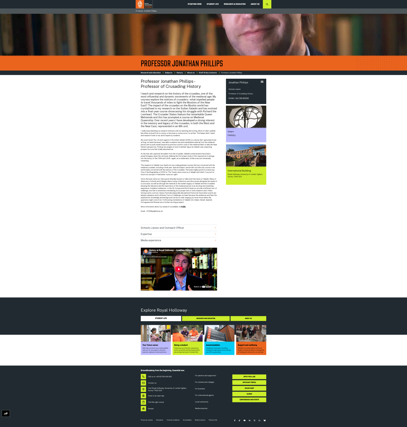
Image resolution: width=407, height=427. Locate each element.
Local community (201, 402)
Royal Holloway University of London (144, 4)
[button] (234, 420)
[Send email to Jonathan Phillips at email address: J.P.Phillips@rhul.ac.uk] (262, 84)
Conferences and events (249, 400)
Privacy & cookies (147, 420)
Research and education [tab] (205, 318)
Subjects (168, 73)
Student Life (213, 4)
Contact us (152, 383)
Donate (151, 409)
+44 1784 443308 (242, 98)
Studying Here (195, 4)
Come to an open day (156, 396)
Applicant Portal (249, 382)
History (180, 73)
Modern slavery (200, 420)
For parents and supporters (205, 376)
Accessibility (187, 420)
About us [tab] (248, 318)
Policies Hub (213, 420)
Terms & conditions (173, 420)
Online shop (249, 388)
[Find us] (229, 181)
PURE (183, 207)
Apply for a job (249, 377)
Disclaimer (159, 420)
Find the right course (156, 402)
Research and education (151, 73)
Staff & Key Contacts (208, 73)
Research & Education (235, 4)
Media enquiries (201, 408)
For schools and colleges (204, 382)
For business (200, 389)
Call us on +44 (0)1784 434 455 (160, 377)
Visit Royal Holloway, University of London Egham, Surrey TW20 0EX (167, 389)
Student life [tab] (161, 318)
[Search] (267, 4)
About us (255, 4)
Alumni (249, 394)
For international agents (204, 395)
